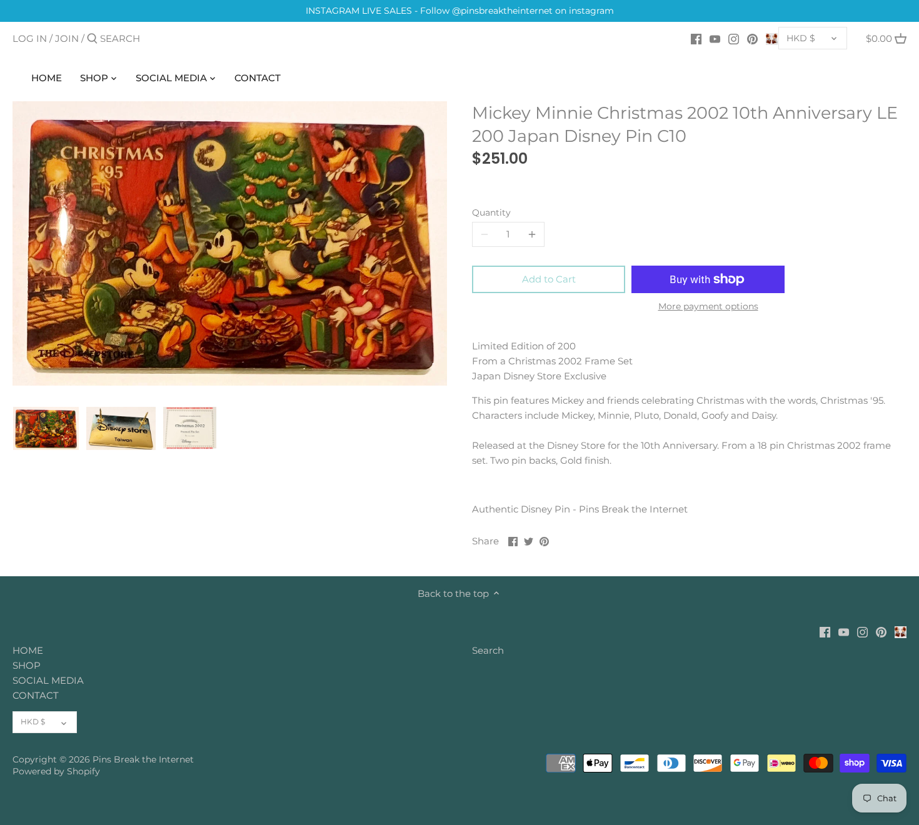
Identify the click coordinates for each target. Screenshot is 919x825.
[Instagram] (733, 38)
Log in (30, 38)
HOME (28, 650)
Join (67, 38)
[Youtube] (715, 38)
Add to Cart (549, 279)
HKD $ (800, 38)
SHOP (27, 665)
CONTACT (36, 695)
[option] (46, 428)
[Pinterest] (752, 38)
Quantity (491, 213)
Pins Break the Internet (143, 759)
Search (488, 650)
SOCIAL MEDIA (48, 680)
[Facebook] (696, 38)
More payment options (708, 306)
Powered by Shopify (56, 771)
